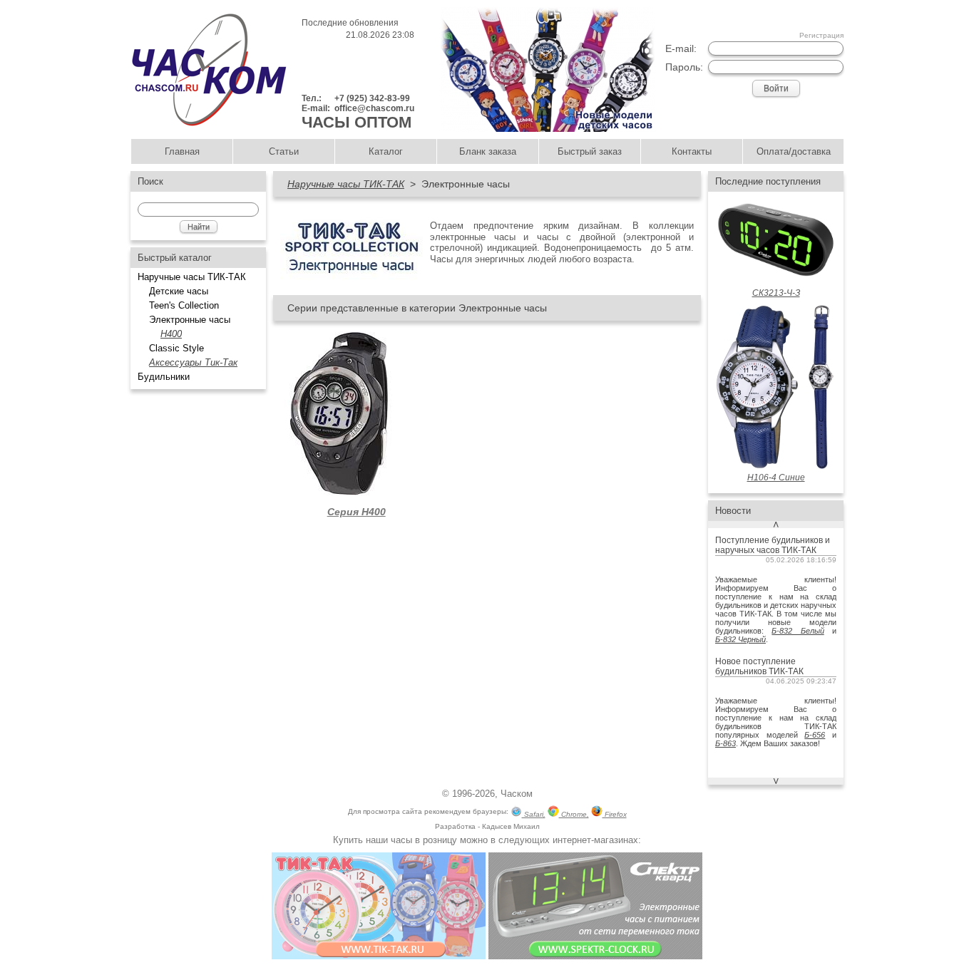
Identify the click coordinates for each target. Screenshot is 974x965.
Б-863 (725, 743)
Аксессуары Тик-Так (193, 362)
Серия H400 (356, 511)
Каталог (386, 151)
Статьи (284, 151)
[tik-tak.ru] (379, 956)
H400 (171, 334)
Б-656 (814, 735)
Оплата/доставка (794, 151)
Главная (182, 151)
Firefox (615, 814)
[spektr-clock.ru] (595, 956)
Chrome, (574, 814)
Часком (517, 793)
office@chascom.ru (374, 108)
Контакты (692, 151)
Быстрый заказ (590, 151)
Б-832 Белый (797, 630)
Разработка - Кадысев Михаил (487, 826)
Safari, (533, 814)
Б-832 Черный (740, 639)
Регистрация (821, 35)
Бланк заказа (487, 151)
